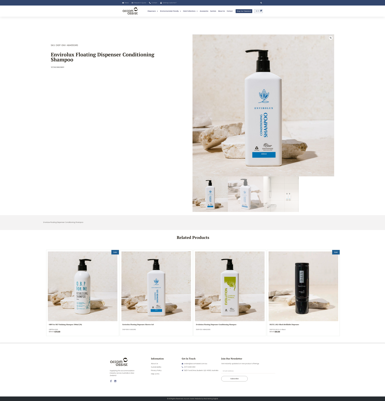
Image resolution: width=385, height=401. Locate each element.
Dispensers (152, 11)
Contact (230, 11)
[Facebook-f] (111, 381)
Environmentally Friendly (169, 11)
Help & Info (155, 374)
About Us (221, 11)
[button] (261, 2)
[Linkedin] (115, 381)
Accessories (204, 11)
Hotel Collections (189, 11)
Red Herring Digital (211, 398)
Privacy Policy (156, 370)
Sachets (213, 11)
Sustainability (156, 367)
